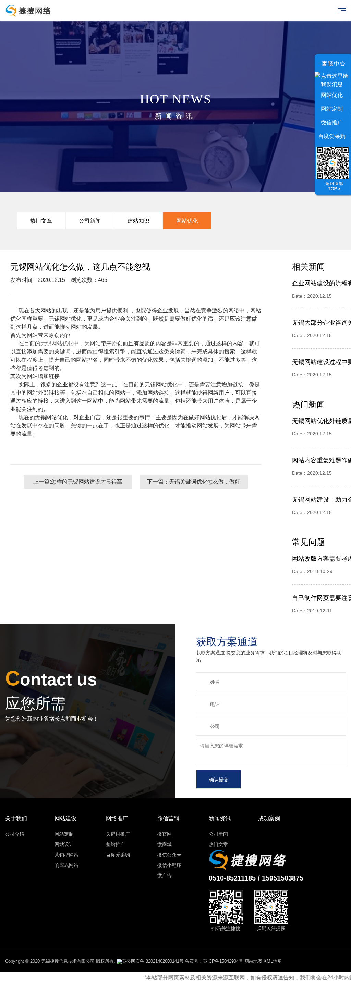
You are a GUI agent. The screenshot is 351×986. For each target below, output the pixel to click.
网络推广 (117, 818)
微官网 (164, 834)
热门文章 (41, 221)
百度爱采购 (118, 855)
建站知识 (138, 221)
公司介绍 (14, 834)
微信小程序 (169, 865)
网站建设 (65, 818)
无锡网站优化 (56, 343)
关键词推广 (118, 834)
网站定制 (64, 834)
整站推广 (115, 844)
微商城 (164, 844)
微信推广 (332, 122)
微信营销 (168, 818)
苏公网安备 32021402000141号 (153, 961)
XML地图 (273, 961)
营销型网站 (66, 855)
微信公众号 (169, 855)
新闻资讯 (220, 818)
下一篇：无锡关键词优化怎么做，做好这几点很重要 (193, 484)
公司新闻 (90, 221)
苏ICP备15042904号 (223, 961)
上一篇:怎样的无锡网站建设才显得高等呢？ (77, 484)
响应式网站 (66, 865)
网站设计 (64, 844)
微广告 (164, 875)
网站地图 (253, 961)
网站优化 (187, 221)
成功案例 (269, 818)
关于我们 (16, 818)
